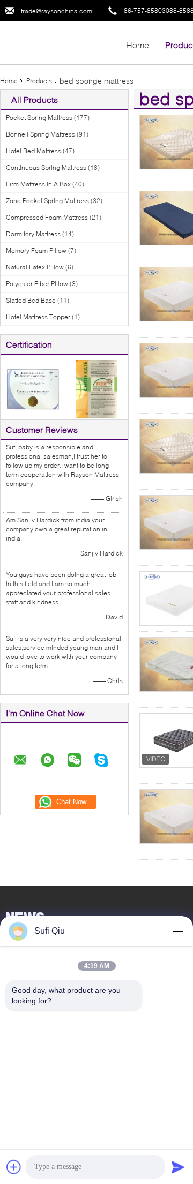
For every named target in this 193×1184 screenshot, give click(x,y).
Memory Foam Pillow (36, 250)
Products (39, 81)
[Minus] (178, 931)
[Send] (178, 1167)
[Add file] (13, 1167)
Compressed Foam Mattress (47, 217)
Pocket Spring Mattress (39, 118)
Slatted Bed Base (31, 300)
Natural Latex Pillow (35, 267)
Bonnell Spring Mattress (40, 134)
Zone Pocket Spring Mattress (47, 201)
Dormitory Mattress (33, 234)
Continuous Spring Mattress (46, 167)
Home (137, 45)
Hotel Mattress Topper (38, 317)
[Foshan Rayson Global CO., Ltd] (59, 42)
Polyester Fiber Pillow (37, 284)
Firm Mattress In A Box (38, 184)
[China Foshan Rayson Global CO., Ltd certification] (32, 388)
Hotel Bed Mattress (33, 151)
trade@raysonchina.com (56, 11)
